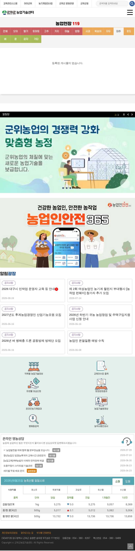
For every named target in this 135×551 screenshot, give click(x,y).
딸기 (26, 31)
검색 (132, 3)
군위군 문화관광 (66, 3)
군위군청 (84, 3)
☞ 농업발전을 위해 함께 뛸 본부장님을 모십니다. (26, 450)
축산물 (101, 490)
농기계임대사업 (46, 3)
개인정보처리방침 (9, 533)
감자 (26, 39)
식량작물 (12, 490)
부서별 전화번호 (44, 533)
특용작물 (56, 490)
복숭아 (97, 31)
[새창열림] (67, 233)
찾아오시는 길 (27, 533)
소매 (117, 481)
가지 (56, 31)
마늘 (67, 31)
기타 (36, 39)
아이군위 (28, 3)
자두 (108, 31)
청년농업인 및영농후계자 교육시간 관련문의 (24, 455)
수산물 (123, 490)
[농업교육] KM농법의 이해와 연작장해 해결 (23, 460)
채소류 (34, 490)
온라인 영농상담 (13, 438)
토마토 (36, 31)
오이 (15, 31)
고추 (46, 31)
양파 (77, 31)
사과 (87, 31)
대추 (118, 31)
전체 (5, 31)
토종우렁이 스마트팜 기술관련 (17, 465)
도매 (127, 481)
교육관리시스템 (10, 3)
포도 (129, 31)
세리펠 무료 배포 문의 (13, 470)
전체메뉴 (130, 13)
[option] (67, 155)
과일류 (78, 490)
